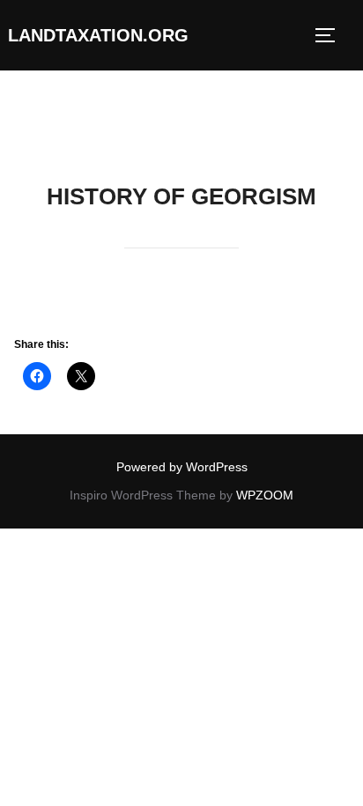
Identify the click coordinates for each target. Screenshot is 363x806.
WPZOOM (264, 495)
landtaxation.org (98, 35)
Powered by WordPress (182, 467)
